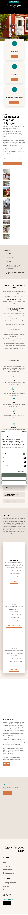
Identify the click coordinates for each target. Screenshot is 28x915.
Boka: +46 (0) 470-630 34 (14, 625)
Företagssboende (9, 883)
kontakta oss (14, 102)
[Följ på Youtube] (10, 908)
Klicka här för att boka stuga (12, 163)
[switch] (25, 458)
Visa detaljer (21, 471)
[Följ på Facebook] (4, 908)
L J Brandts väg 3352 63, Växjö (14, 73)
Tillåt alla (14, 475)
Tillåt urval (14, 478)
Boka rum (14, 581)
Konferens (7, 890)
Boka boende (14, 1)
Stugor (5, 862)
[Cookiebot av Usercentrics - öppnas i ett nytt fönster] (21, 431)
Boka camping (14, 669)
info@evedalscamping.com (14, 97)
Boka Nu (6, 763)
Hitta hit (14, 56)
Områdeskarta (8, 873)
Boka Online (7, 792)
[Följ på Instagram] (7, 908)
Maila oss (7, 902)
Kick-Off (6, 886)
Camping (6, 866)
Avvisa (14, 482)
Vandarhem (7, 869)
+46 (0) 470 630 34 (14, 96)
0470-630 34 (8, 899)
